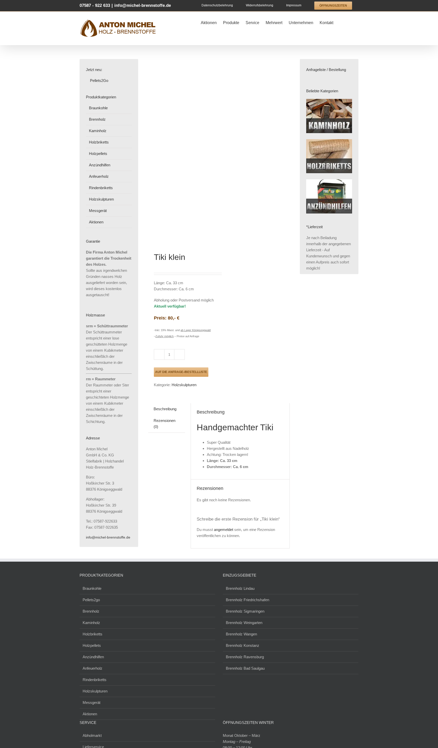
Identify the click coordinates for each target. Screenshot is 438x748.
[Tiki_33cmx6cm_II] (182, 149)
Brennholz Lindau (240, 588)
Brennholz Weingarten (244, 622)
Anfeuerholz (99, 176)
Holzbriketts (99, 142)
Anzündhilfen (99, 165)
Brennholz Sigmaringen (245, 611)
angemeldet (223, 529)
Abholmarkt (92, 735)
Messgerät (98, 210)
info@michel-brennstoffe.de (142, 5)
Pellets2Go (98, 80)
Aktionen (96, 222)
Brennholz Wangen (241, 634)
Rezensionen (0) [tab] (164, 423)
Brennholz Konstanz (242, 645)
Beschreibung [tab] (165, 409)
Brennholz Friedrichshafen (247, 600)
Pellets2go (91, 600)
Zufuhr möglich (164, 336)
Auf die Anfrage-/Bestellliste (181, 372)
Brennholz (97, 119)
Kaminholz (97, 131)
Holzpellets (98, 153)
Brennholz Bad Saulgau (245, 668)
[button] (350, 22)
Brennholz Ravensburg (245, 657)
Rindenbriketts (101, 188)
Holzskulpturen (184, 385)
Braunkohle (98, 108)
